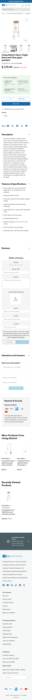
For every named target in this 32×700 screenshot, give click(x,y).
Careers (5, 606)
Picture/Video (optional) (16, 292)
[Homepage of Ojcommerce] (9, 5)
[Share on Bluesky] (26, 126)
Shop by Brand (7, 627)
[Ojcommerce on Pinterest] (20, 584)
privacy (22, 337)
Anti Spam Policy (8, 602)
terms (15, 337)
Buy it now (16, 104)
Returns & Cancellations (10, 637)
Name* (16, 308)
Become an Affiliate (9, 613)
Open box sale (13, 1)
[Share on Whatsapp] (13, 126)
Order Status (7, 630)
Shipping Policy (7, 634)
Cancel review (9, 342)
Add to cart (21, 99)
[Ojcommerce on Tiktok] (16, 584)
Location (16, 324)
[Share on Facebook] (8, 126)
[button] (10, 265)
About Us (6, 596)
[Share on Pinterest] (17, 126)
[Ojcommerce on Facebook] (4, 584)
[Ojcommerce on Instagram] (12, 584)
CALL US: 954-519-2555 (11, 658)
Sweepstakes (7, 644)
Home (3, 13)
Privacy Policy (7, 599)
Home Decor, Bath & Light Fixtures (15, 13)
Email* (16, 316)
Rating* (16, 262)
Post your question (16, 388)
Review (15, 277)
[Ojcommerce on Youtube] (8, 584)
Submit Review (22, 342)
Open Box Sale (7, 624)
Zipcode (4, 112)
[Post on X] (22, 126)
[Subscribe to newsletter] (27, 677)
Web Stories (6, 609)
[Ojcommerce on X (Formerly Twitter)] (24, 584)
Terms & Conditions (9, 641)
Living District (6, 63)
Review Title (16, 269)
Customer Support (8, 655)
